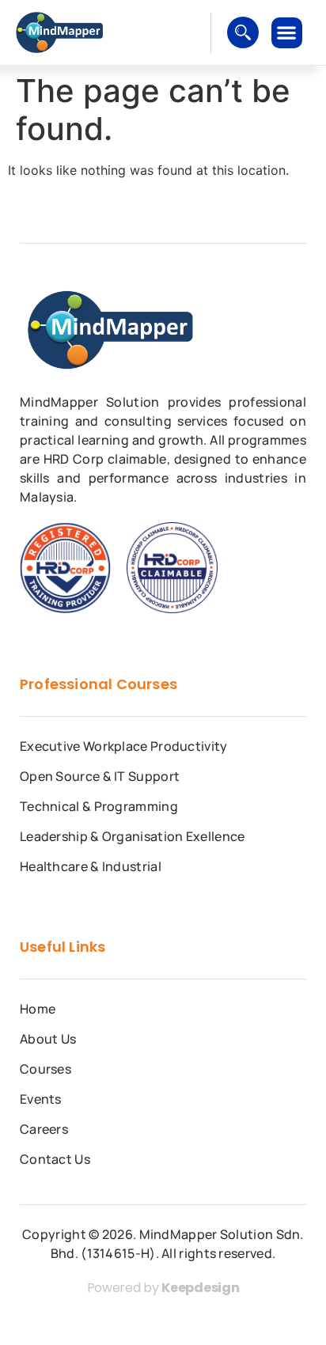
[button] (286, 32)
